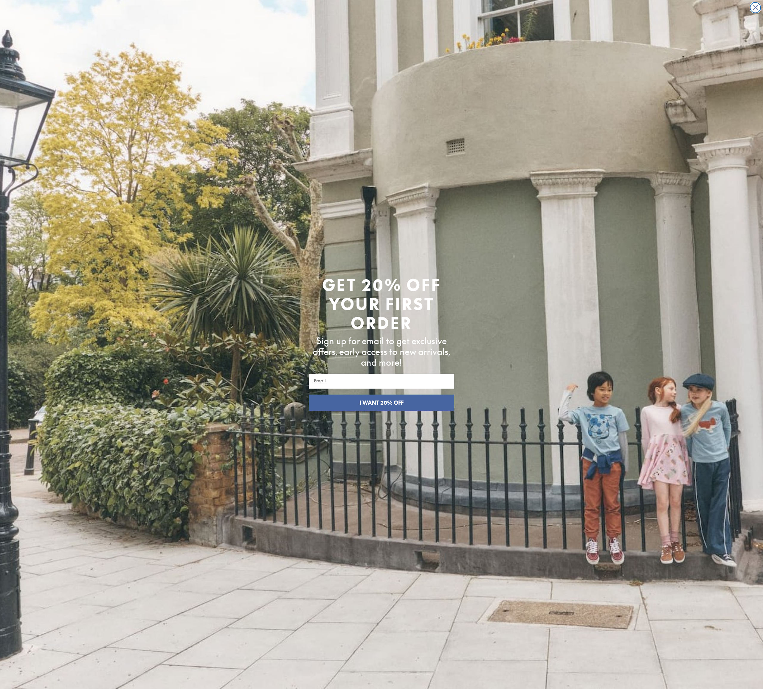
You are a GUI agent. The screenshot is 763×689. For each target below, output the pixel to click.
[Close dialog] (755, 7)
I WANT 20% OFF (381, 402)
